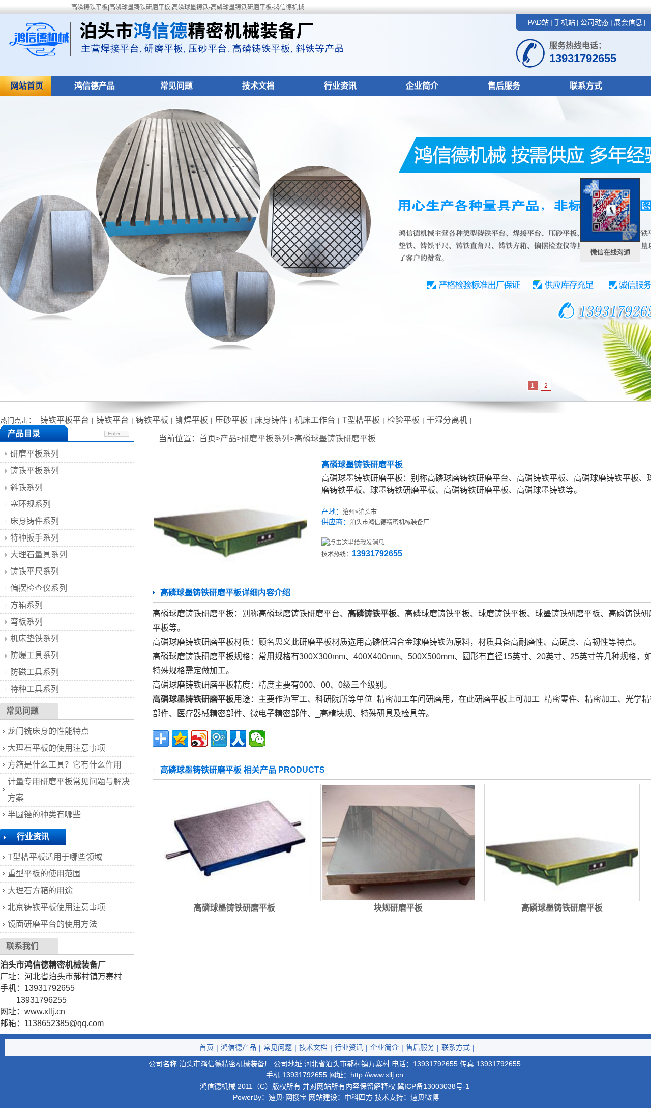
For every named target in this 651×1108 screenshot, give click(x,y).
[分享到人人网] (238, 738)
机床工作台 (314, 420)
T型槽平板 (361, 420)
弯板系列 (26, 621)
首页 (206, 1047)
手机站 (564, 22)
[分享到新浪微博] (199, 738)
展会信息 (628, 22)
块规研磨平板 (398, 907)
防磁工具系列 (34, 672)
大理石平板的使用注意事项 (56, 748)
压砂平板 (231, 420)
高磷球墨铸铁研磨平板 (335, 438)
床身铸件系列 (34, 521)
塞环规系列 (30, 504)
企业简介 (422, 85)
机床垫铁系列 (34, 638)
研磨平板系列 (265, 438)
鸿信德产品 (94, 85)
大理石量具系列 (38, 554)
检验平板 (403, 420)
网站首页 (27, 85)
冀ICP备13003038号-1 (433, 1086)
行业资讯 (340, 85)
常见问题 (176, 85)
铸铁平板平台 (64, 420)
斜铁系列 (26, 487)
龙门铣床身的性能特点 (48, 731)
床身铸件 (271, 420)
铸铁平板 (152, 420)
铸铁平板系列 (34, 470)
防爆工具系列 (34, 655)
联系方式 (586, 85)
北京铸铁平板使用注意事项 (56, 907)
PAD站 (538, 22)
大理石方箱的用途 (40, 890)
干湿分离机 (447, 420)
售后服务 (504, 85)
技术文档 (258, 85)
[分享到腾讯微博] (219, 738)
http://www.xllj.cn (376, 1075)
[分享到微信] (257, 738)
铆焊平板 (191, 420)
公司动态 (594, 22)
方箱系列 (26, 605)
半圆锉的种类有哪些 (44, 814)
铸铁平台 (112, 420)
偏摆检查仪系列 (38, 588)
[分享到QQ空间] (180, 738)
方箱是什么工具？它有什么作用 (65, 764)
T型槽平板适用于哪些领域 (55, 857)
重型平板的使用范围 (44, 873)
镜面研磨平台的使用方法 (52, 924)
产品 (228, 438)
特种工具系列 (34, 689)
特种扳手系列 (34, 537)
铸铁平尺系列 (34, 571)
